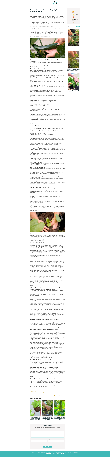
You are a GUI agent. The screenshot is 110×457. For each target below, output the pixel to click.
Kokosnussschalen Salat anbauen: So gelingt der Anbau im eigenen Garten (35, 418)
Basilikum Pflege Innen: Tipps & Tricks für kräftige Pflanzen (73, 70)
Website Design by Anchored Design (65, 455)
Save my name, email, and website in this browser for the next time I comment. (47, 443)
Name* (32, 439)
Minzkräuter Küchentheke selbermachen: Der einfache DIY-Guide (73, 48)
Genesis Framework (52, 455)
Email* (49, 439)
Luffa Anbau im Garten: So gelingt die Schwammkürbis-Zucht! (59, 418)
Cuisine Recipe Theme (45, 455)
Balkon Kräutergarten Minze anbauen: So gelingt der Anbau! (47, 418)
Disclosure (57, 455)
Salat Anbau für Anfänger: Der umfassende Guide (73, 91)
